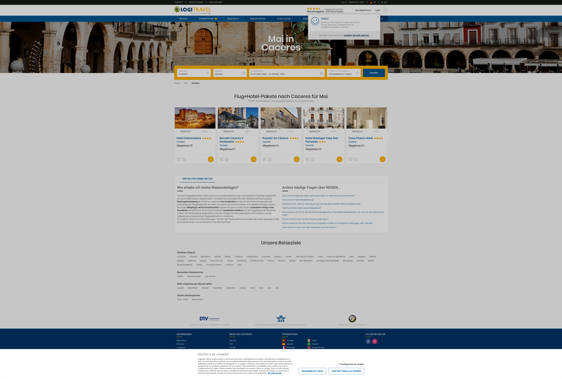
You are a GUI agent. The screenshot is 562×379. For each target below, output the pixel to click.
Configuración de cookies (352, 364)
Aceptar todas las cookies (346, 371)
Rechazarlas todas (312, 371)
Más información (275, 373)
